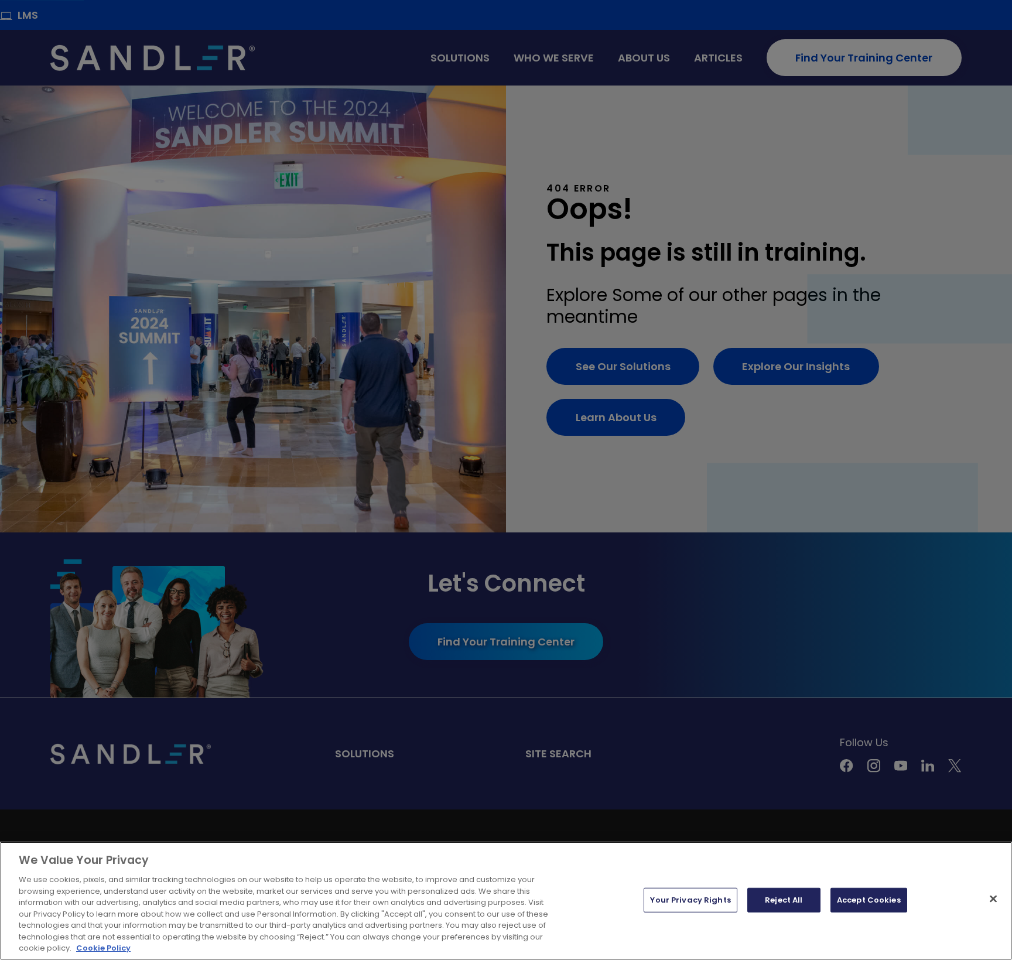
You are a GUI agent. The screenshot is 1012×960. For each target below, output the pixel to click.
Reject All (783, 900)
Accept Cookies (869, 900)
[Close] (993, 899)
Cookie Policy (103, 948)
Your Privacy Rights (690, 900)
